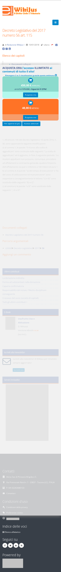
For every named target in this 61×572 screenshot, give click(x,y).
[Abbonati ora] (30, 80)
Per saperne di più (12, 123)
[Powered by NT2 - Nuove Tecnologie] (12, 563)
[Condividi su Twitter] (4, 48)
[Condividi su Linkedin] (10, 48)
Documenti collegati (21, 64)
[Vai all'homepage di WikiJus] (24, 10)
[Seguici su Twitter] (10, 545)
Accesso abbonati (31, 123)
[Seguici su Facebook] (4, 545)
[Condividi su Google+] (7, 48)
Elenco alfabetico (12, 532)
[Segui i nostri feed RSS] (21, 545)
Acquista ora (30, 94)
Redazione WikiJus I (15, 44)
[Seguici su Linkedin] (16, 545)
